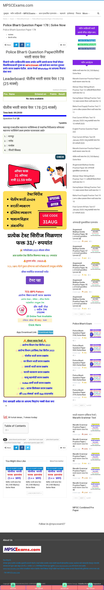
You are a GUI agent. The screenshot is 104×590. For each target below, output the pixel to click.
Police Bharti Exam (14, 468)
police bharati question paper (17, 439)
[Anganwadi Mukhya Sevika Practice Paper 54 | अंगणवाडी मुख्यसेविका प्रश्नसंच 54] (95, 300)
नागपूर (11, 136)
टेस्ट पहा (35, 280)
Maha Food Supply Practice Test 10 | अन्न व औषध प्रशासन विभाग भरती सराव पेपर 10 (87, 198)
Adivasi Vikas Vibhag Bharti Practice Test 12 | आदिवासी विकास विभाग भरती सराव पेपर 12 (87, 90)
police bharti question (52, 439)
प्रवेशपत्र (70, 13)
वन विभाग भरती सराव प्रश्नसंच (34, 361)
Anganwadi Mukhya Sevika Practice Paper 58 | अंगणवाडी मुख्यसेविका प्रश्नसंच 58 (83, 168)
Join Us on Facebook (87, 49)
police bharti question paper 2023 (33, 442)
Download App (45, 332)
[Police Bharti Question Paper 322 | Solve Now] (95, 378)
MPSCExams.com (18, 5)
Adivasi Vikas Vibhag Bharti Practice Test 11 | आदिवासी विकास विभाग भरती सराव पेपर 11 (87, 179)
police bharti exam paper (36, 439)
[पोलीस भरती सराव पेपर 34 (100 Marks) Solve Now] (55, 473)
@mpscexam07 (57, 524)
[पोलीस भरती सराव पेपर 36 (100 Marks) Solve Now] (15, 473)
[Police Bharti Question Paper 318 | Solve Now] (95, 334)
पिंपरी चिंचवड (14, 150)
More (85, 13)
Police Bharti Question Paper (12, 442)
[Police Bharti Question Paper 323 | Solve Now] (95, 363)
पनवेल (11, 146)
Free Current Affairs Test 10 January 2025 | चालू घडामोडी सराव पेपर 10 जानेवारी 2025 (86, 121)
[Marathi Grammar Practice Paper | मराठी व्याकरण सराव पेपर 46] (95, 442)
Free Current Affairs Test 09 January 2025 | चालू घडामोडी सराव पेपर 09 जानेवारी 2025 (86, 140)
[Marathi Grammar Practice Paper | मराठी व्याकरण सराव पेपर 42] (95, 471)
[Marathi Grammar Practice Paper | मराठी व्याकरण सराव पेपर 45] (95, 428)
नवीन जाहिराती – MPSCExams (22, 13)
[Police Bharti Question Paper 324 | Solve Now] (95, 348)
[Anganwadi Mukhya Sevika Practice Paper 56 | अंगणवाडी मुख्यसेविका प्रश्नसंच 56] (95, 266)
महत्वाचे (62, 13)
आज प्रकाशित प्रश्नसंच (47, 13)
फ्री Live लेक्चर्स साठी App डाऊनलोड (34, 394)
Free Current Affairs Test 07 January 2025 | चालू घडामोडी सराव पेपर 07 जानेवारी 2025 (86, 210)
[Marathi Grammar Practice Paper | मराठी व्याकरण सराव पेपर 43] (95, 457)
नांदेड (10, 141)
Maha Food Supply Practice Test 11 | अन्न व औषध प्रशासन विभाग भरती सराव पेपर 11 (87, 109)
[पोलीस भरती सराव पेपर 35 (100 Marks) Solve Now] (35, 473)
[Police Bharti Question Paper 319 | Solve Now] (95, 393)
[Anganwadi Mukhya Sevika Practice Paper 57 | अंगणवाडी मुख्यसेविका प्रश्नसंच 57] (95, 249)
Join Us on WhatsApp (87, 45)
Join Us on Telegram (87, 40)
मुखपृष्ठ (6, 13)
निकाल (78, 13)
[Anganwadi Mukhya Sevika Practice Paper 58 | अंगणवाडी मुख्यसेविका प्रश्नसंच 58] (95, 232)
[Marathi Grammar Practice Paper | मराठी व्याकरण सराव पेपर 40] (95, 486)
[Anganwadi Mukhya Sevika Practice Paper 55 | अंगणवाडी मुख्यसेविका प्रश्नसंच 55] (95, 283)
